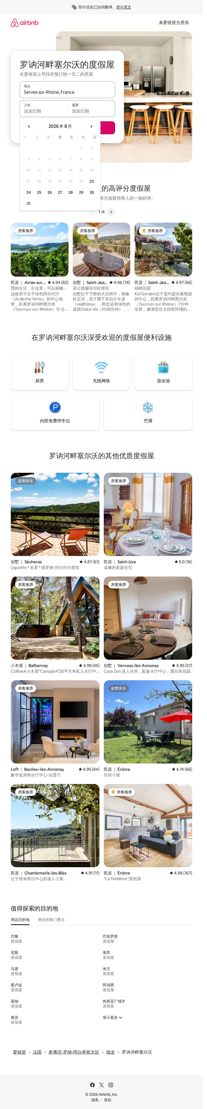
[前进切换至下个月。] (91, 126)
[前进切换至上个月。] (29, 126)
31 (28, 203)
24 (28, 192)
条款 (108, 1099)
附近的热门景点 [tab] (51, 919)
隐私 (95, 1099)
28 (70, 192)
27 (60, 192)
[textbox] (43, 111)
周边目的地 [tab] (20, 919)
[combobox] (67, 92)
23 (91, 181)
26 (49, 192)
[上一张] (92, 211)
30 (91, 192)
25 (39, 192)
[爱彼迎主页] (24, 22)
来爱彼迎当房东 (174, 22)
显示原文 (123, 7)
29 (81, 192)
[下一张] (111, 211)
